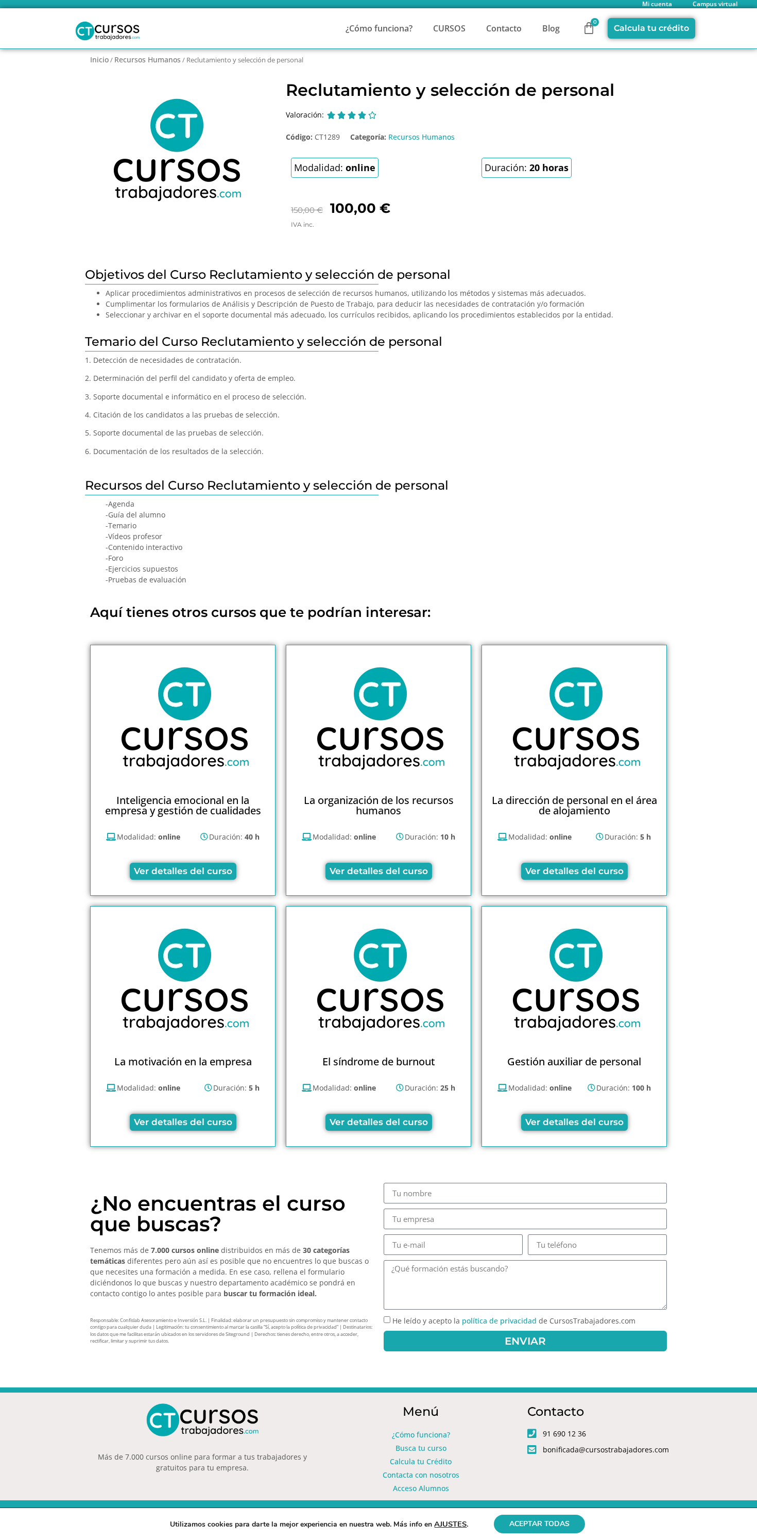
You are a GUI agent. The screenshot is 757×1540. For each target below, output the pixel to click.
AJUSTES (450, 1524)
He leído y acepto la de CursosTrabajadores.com (513, 1321)
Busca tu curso (420, 1448)
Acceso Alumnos (421, 1488)
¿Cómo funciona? (379, 28)
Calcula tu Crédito (421, 1461)
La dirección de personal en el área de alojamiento (574, 805)
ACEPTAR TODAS (539, 1524)
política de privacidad (499, 1321)
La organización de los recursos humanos (379, 805)
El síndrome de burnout (378, 1061)
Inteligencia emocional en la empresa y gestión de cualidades (183, 805)
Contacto (504, 28)
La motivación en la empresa (183, 1061)
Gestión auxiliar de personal (574, 1061)
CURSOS (449, 28)
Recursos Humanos (147, 59)
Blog (551, 28)
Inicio (99, 59)
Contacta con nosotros (421, 1475)
